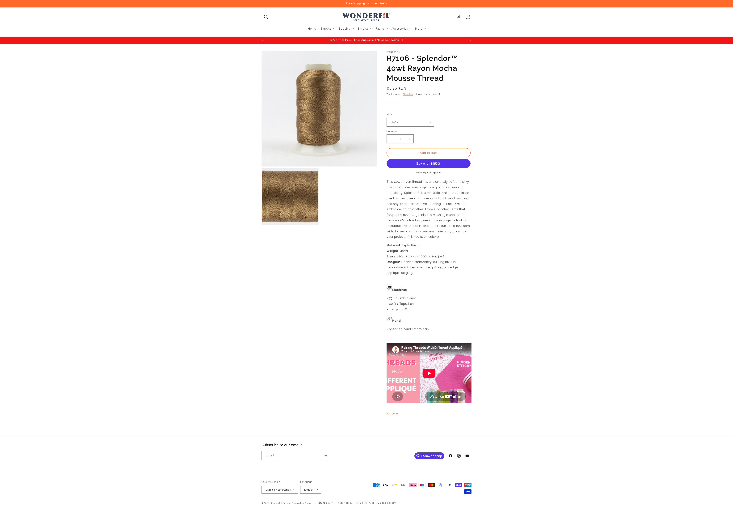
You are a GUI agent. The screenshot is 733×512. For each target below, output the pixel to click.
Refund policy (325, 503)
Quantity (392, 131)
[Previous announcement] (263, 40)
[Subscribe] (326, 455)
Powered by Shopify (302, 503)
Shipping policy (387, 503)
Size (389, 114)
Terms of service (365, 503)
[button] (266, 16)
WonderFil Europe (281, 503)
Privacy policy (344, 503)
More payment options (428, 172)
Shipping (408, 94)
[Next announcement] (470, 40)
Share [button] (394, 414)
